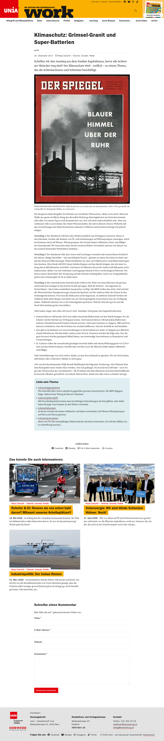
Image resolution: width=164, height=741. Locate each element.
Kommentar (40, 654)
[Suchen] (136, 11)
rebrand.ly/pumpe (47, 408)
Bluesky (68, 734)
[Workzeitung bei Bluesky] (129, 1)
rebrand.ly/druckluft (48, 397)
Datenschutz (149, 734)
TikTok (94, 734)
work (36, 50)
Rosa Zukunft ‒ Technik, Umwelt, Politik (76, 55)
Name (37, 618)
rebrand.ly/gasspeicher (49, 387)
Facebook (55, 734)
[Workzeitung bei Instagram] (133, 1)
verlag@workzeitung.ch (123, 727)
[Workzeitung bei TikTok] (137, 1)
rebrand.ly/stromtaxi (48, 418)
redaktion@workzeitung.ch (125, 724)
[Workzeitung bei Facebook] (124, 1)
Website (38, 642)
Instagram (81, 734)
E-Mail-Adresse (42, 630)
